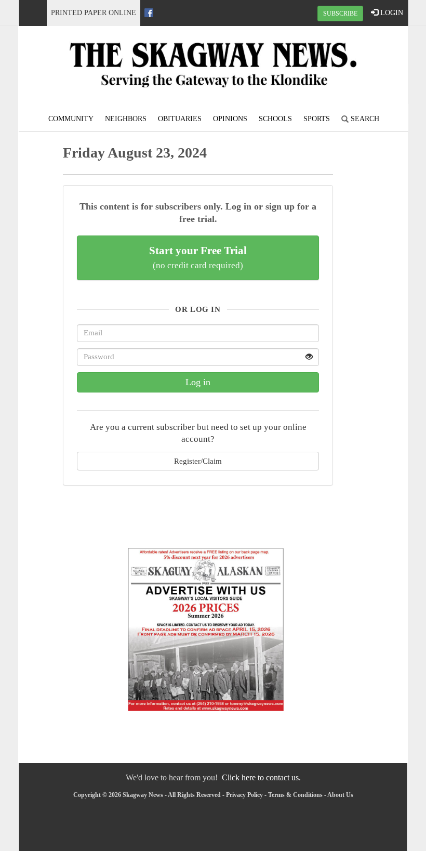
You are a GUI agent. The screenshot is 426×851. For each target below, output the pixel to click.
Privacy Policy (244, 794)
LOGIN (390, 13)
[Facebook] (148, 12)
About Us (340, 794)
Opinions (230, 119)
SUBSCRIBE (340, 13)
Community (71, 119)
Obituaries (180, 119)
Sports (316, 119)
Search (364, 119)
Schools (275, 119)
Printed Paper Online (93, 13)
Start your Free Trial (198, 257)
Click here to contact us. (261, 777)
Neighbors (126, 119)
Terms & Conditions (295, 794)
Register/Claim (198, 460)
